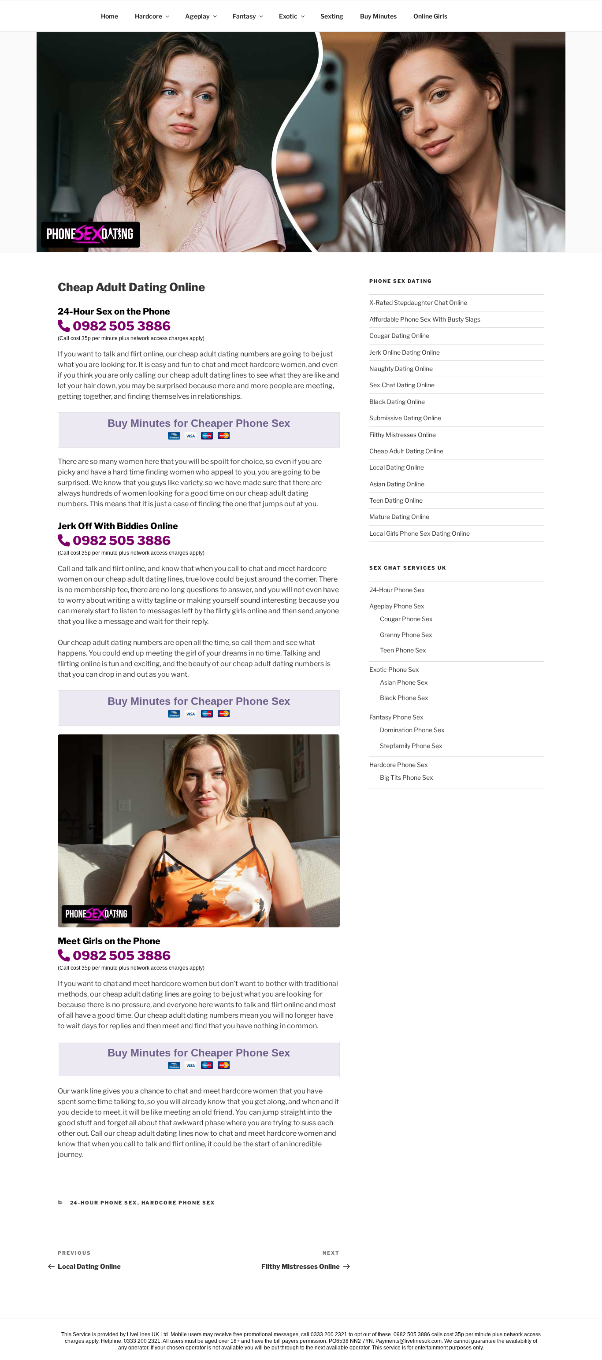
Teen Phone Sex (403, 650)
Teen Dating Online (396, 500)
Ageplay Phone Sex (396, 606)
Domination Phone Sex (412, 730)
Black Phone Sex (404, 697)
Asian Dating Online (396, 484)
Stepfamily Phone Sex (411, 745)
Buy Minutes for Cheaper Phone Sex (199, 423)
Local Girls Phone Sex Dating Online (419, 533)
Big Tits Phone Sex (406, 777)
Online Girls (430, 16)
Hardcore (148, 16)
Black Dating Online (397, 401)
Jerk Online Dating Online (404, 352)
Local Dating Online (396, 467)
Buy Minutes (378, 16)
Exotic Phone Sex (394, 669)
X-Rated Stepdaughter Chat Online (418, 302)
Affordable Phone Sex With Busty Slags (424, 319)
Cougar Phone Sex (406, 619)
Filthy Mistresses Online (402, 434)
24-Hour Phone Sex (103, 1203)
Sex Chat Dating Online (402, 385)
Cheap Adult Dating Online (406, 451)
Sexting (331, 16)
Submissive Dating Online (405, 418)
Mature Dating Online (399, 516)
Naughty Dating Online (401, 368)
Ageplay (197, 16)
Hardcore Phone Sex (178, 1203)
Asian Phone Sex (404, 682)
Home (109, 16)
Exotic (288, 16)
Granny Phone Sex (406, 634)
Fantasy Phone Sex (396, 717)
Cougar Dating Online (399, 335)
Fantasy (244, 16)
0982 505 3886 (120, 326)
